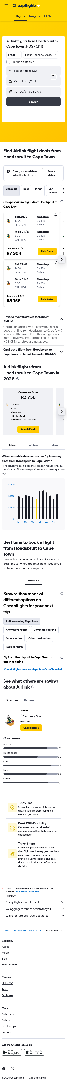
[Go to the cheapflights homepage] (26, 6)
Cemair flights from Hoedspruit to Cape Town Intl (33, 669)
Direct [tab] (38, 188)
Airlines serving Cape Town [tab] (22, 621)
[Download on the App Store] (34, 1052)
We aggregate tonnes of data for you (28, 909)
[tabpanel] (33, 493)
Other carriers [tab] (14, 638)
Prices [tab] (12, 445)
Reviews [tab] (29, 699)
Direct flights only (23, 61)
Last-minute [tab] (53, 190)
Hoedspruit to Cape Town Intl (28, 930)
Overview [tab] (12, 699)
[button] (6, 6)
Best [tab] (26, 188)
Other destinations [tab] (39, 638)
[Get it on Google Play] (12, 1052)
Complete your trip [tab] (45, 629)
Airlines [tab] (33, 445)
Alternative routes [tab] (16, 629)
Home (7, 930)
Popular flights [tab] (14, 646)
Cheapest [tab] (11, 188)
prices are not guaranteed (27, 891)
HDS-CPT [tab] (33, 580)
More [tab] (55, 445)
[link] (28, 429)
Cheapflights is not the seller (23, 902)
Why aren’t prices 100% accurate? (27, 915)
